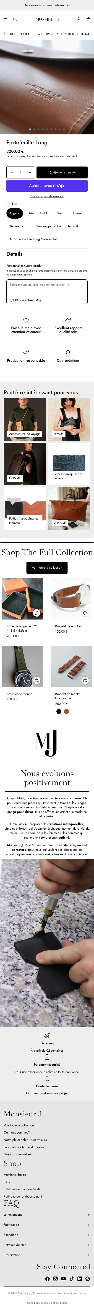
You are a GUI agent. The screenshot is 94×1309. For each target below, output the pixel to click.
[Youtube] (63, 1278)
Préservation (12, 1255)
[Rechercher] (15, 19)
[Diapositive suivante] (89, 5)
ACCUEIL (9, 34)
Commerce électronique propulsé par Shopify (59, 1293)
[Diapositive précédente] (5, 5)
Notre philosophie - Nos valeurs (25, 1139)
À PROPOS (45, 34)
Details (14, 254)
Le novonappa (13, 1214)
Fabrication (11, 1224)
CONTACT (84, 34)
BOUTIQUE (26, 34)
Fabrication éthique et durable (24, 1147)
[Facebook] (47, 1278)
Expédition (11, 1234)
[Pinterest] (87, 1278)
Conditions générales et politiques (47, 1303)
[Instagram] (55, 1278)
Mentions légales (15, 1174)
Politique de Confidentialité (22, 1189)
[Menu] (5, 19)
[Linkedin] (79, 1278)
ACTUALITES (65, 34)
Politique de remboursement (23, 1196)
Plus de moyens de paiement (47, 196)
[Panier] (89, 19)
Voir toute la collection (47, 567)
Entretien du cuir (15, 1244)
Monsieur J (24, 1293)
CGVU (8, 1182)
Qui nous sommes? (17, 1132)
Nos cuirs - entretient (17, 1154)
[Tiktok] (71, 1278)
